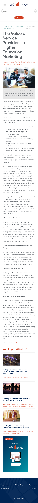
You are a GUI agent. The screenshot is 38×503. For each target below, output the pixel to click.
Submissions (5, 485)
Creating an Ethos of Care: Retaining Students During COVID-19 (16, 399)
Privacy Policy (19, 485)
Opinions (11, 28)
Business (18, 343)
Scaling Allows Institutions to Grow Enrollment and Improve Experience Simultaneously (15, 371)
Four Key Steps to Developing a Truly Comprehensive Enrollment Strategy (16, 427)
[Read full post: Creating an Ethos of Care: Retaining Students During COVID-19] (11, 389)
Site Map (34, 489)
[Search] (35, 11)
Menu (19, 18)
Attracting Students (9, 26)
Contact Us (5, 489)
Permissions (33, 485)
